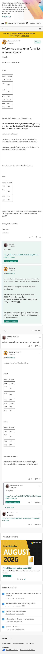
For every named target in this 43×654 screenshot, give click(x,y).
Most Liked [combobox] (36, 331)
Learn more (25, 36)
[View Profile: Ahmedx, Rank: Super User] (4, 338)
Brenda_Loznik (20, 598)
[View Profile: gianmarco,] (6, 269)
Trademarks (5, 647)
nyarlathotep (20, 614)
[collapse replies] (21, 335)
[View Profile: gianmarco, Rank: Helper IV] (4, 42)
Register (32, 23)
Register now (6, 16)
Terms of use (30, 643)
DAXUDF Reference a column (16, 611)
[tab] (21, 579)
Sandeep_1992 (18, 622)
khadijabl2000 (20, 629)
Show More (10, 507)
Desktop (6, 29)
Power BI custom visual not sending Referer (21, 603)
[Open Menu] (40, 28)
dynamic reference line (13, 627)
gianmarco (11, 41)
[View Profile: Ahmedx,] (6, 245)
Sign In (38, 23)
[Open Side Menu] (2, 23)
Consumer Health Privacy (27, 650)
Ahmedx (11, 244)
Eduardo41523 (20, 606)
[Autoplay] (18, 579)
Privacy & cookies (18, 643)
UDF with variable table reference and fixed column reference (23, 594)
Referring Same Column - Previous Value (20, 619)
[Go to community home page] (15, 23)
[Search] (27, 23)
